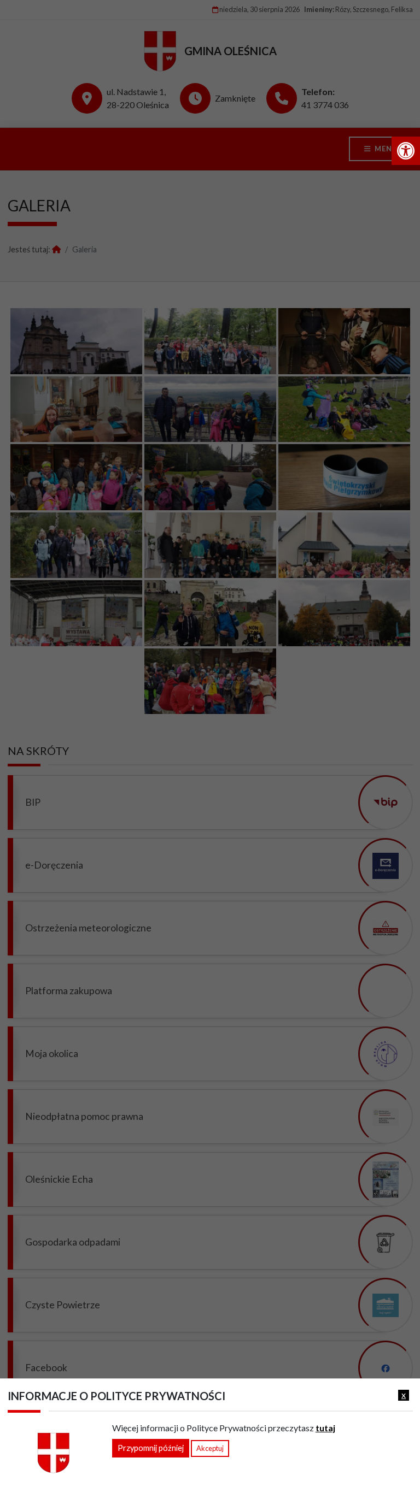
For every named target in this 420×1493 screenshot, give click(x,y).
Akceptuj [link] (210, 1448)
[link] (406, 151)
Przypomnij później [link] (151, 1448)
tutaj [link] (325, 1428)
